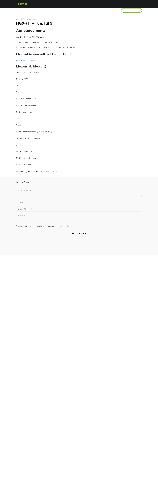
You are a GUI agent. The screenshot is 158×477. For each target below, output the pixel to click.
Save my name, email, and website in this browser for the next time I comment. (46, 226)
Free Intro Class (132, 10)
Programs (51, 10)
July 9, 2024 (20, 19)
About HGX (33, 10)
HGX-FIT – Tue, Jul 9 (34, 23)
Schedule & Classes (88, 10)
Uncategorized (51, 172)
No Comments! (31, 19)
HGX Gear (110, 10)
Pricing (67, 10)
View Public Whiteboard (26, 61)
